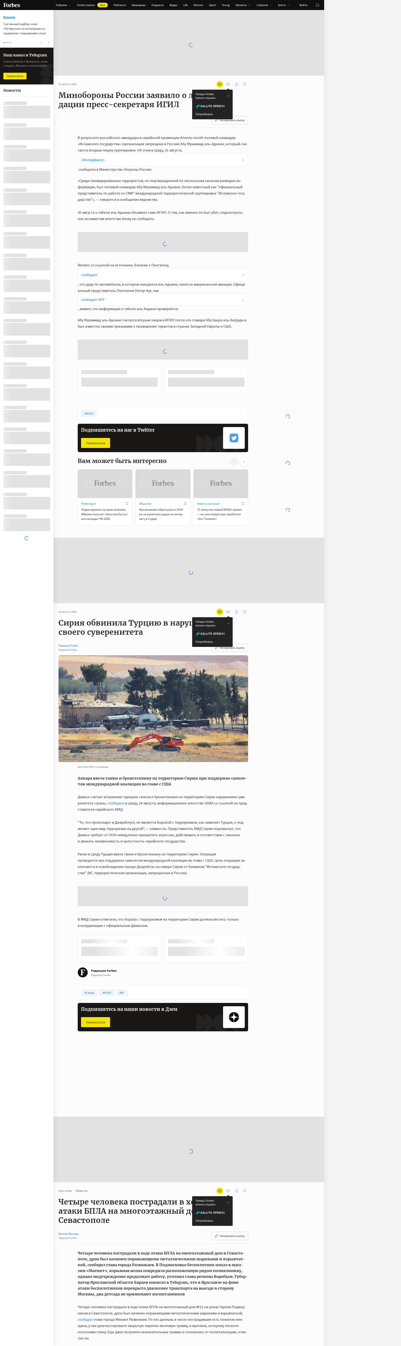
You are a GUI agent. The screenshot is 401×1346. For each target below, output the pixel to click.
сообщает (89, 274)
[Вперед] (254, 380)
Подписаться (95, 443)
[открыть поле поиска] (317, 5)
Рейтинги (120, 5)
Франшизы (139, 5)
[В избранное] (127, 503)
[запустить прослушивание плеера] (228, 84)
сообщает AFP (92, 299)
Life (185, 5)
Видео (174, 5)
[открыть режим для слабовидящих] (219, 84)
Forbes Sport (88, 503)
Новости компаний (208, 503)
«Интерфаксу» (93, 159)
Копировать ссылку (232, 120)
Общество (145, 503)
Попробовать (204, 114)
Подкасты (157, 5)
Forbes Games (91, 5)
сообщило (115, 803)
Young (226, 5)
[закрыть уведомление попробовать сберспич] (228, 96)
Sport (212, 5)
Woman (198, 5)
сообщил (85, 1319)
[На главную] (11, 5)
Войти (303, 5)
